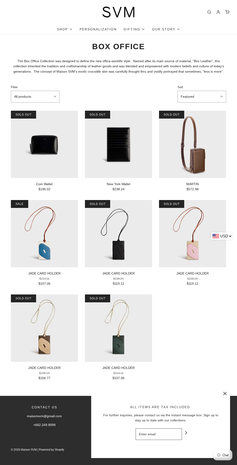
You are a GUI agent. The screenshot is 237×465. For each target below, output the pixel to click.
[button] (35, 96)
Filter (14, 87)
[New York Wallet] (118, 144)
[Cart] (227, 12)
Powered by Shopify (51, 449)
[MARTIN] (192, 144)
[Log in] (218, 12)
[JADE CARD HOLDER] (44, 233)
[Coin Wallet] (44, 144)
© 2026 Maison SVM (24, 449)
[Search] (209, 12)
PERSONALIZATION (98, 29)
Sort (180, 87)
